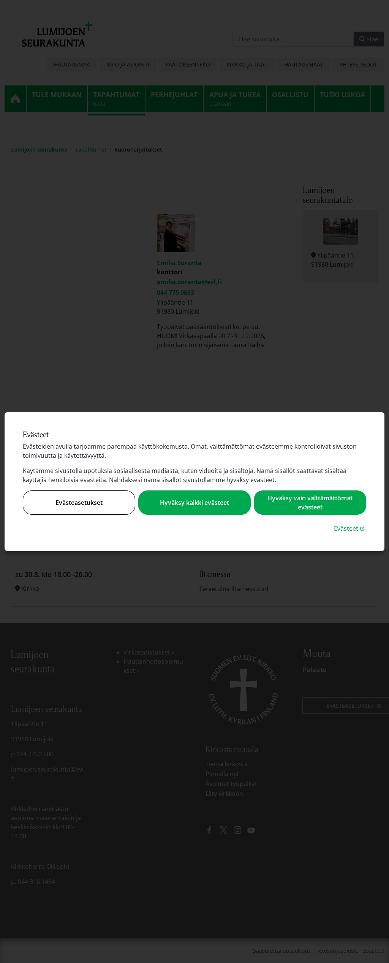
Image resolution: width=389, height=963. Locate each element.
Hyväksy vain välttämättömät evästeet (310, 502)
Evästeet (350, 528)
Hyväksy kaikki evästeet (194, 502)
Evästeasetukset (79, 502)
